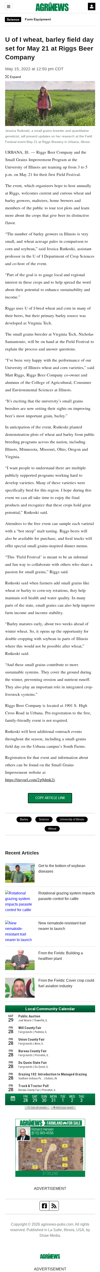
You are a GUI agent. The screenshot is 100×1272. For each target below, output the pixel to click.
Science (13, 19)
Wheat (52, 828)
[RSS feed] (54, 1206)
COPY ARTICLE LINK (50, 798)
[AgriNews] (52, 6)
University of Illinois (72, 819)
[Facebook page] (44, 1206)
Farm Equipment (38, 19)
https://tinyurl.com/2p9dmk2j (30, 779)
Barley (24, 819)
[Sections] (9, 6)
